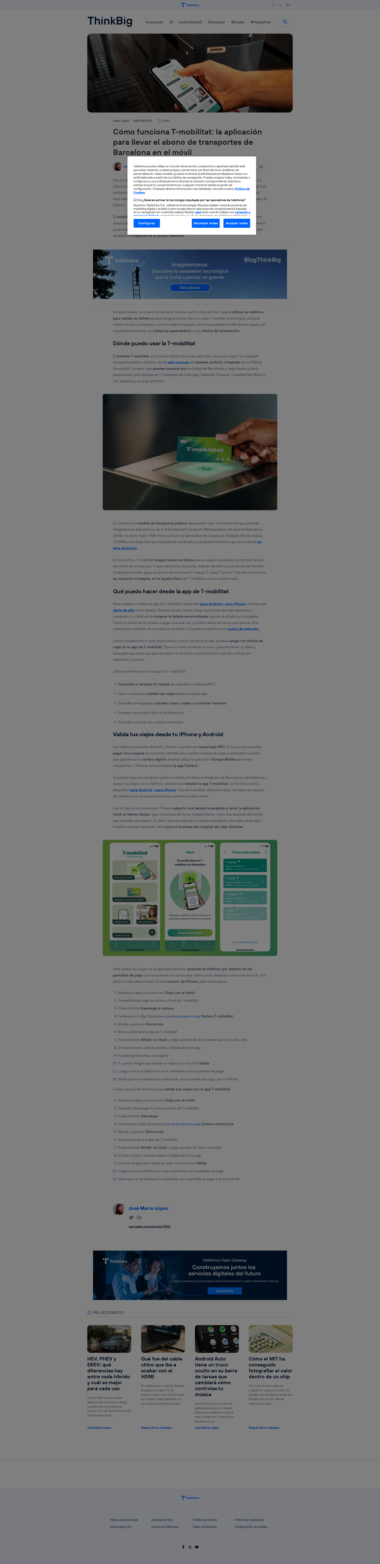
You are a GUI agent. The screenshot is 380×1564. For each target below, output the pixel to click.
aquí (198, 212)
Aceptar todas (237, 223)
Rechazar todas (206, 223)
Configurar (146, 223)
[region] (191, 195)
